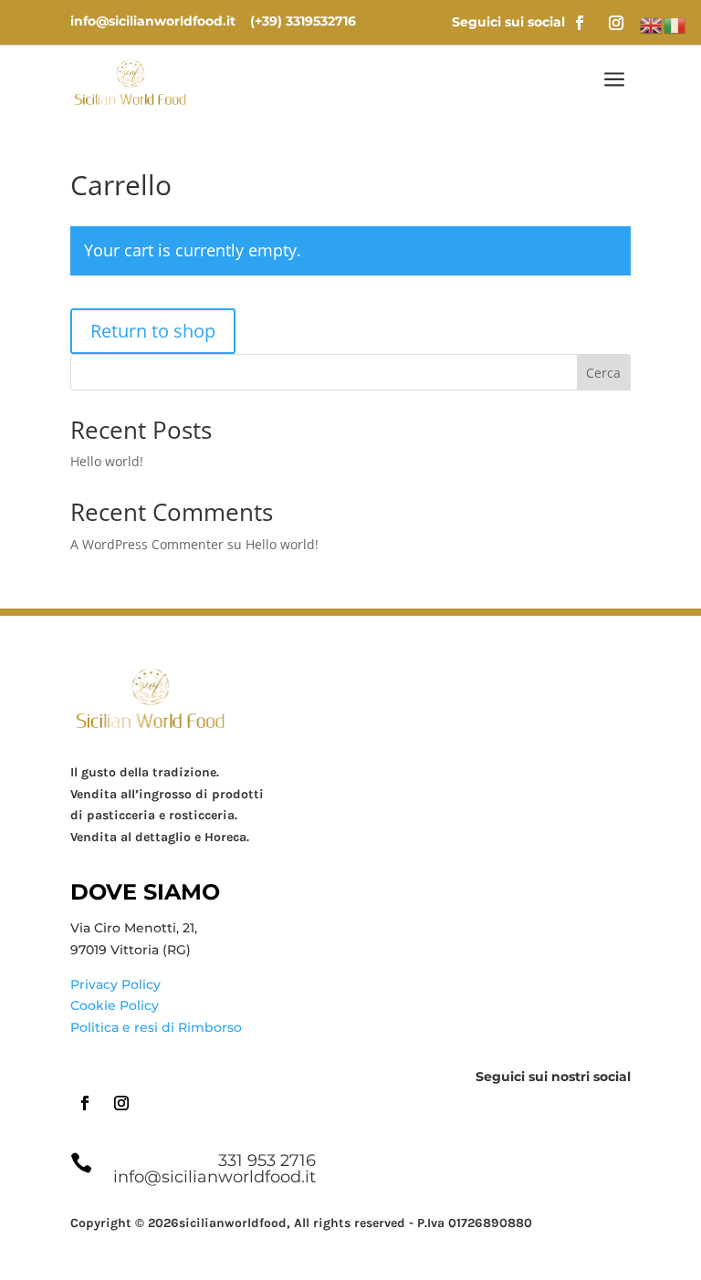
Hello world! (106, 461)
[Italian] (675, 24)
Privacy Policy (115, 984)
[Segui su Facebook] (579, 22)
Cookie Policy (114, 1005)
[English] (652, 24)
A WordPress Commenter (147, 544)
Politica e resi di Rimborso (156, 1027)
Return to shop (152, 330)
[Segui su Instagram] (616, 22)
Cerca (603, 372)
